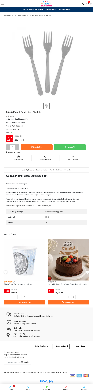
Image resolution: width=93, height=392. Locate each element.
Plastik (47, 217)
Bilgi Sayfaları (41, 346)
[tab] (28, 170)
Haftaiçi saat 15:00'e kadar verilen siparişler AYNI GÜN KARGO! (46, 9)
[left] (6, 272)
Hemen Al (71, 147)
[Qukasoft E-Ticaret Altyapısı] (46, 381)
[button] (87, 3)
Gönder (26, 362)
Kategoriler (61, 346)
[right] (87, 272)
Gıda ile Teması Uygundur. (54, 212)
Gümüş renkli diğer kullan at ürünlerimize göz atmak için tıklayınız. (29, 206)
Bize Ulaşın (80, 346)
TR (46, 222)
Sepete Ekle (37, 147)
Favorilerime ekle (14, 152)
